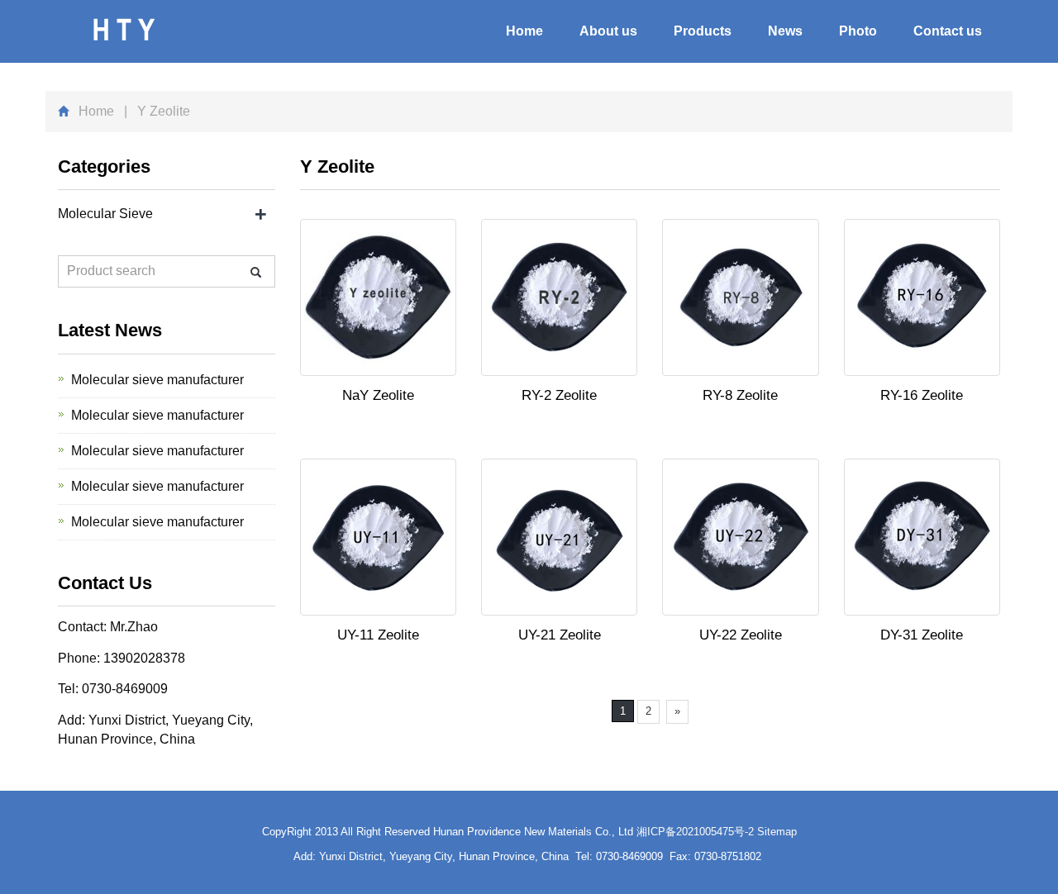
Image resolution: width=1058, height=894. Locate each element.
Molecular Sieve (105, 214)
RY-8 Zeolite (740, 395)
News (785, 31)
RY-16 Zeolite (921, 395)
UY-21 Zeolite (559, 635)
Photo (858, 31)
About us (608, 31)
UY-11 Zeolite (378, 635)
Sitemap (777, 831)
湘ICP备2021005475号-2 (695, 831)
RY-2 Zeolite (559, 395)
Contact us (947, 31)
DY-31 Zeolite (921, 635)
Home (524, 31)
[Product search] (255, 272)
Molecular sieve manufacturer (157, 380)
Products (703, 31)
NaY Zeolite (378, 395)
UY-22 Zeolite (740, 635)
